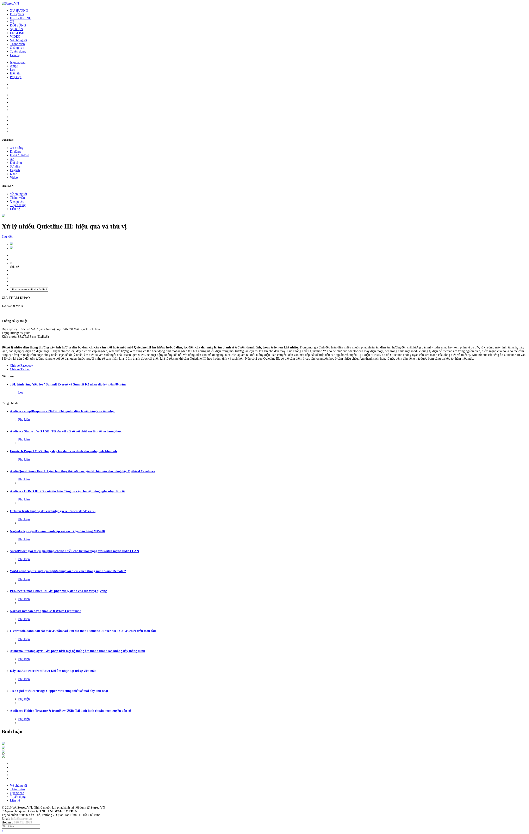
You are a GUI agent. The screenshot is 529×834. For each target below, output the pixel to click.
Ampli (14, 66)
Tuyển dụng (18, 51)
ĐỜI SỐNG (18, 25)
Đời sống (16, 162)
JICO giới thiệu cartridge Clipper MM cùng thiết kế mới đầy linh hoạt (59, 691)
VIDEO (15, 36)
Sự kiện (15, 166)
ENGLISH (17, 33)
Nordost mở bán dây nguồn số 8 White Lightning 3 (45, 611)
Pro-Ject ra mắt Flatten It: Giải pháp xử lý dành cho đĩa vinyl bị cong (58, 591)
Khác (13, 174)
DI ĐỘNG (17, 14)
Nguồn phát (17, 62)
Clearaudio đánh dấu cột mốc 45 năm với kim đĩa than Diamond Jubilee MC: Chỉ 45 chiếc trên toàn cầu (83, 631)
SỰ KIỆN (16, 29)
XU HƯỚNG (19, 10)
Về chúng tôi (18, 40)
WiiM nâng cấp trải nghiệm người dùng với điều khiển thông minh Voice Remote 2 (68, 571)
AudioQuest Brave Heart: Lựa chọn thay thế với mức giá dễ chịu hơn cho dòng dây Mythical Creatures (82, 471)
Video (14, 177)
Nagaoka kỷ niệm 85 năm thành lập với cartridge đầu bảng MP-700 (57, 531)
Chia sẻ (21, 365)
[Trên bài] (3, 216)
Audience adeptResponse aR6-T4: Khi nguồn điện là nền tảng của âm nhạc (62, 411)
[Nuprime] (3, 752)
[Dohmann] (3, 744)
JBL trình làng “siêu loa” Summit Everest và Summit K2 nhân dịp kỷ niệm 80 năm (68, 384)
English (15, 170)
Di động (15, 151)
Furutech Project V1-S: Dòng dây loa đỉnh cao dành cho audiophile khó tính (63, 451)
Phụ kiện (15, 77)
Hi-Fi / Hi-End (19, 155)
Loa (12, 69)
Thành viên (17, 44)
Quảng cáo (17, 47)
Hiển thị (15, 73)
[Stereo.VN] (10, 3)
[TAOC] (3, 756)
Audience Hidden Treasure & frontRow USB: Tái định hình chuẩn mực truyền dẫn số (70, 710)
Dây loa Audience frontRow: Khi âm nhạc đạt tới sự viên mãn (53, 670)
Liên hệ (15, 55)
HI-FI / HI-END (20, 18)
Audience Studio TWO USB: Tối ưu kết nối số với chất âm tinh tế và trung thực (66, 431)
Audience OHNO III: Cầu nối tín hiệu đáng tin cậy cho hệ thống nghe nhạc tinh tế (67, 491)
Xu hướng (16, 148)
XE (12, 21)
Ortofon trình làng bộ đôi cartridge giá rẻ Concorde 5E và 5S (52, 511)
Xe (12, 159)
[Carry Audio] (3, 748)
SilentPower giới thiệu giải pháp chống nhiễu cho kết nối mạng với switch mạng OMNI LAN (74, 551)
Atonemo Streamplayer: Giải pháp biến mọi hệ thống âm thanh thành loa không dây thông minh (77, 651)
